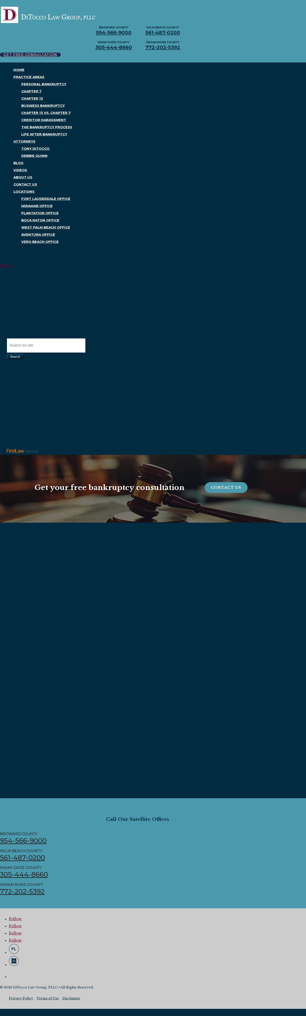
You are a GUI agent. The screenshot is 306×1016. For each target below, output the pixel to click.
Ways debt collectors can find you (42, 425)
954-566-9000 (113, 33)
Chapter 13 (32, 98)
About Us (22, 177)
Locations (23, 191)
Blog (18, 163)
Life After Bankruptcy (44, 134)
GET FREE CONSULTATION (30, 55)
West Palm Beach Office (45, 227)
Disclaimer (71, 998)
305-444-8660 (113, 47)
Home (18, 70)
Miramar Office (37, 206)
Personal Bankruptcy (43, 84)
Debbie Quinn (34, 156)
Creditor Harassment (43, 120)
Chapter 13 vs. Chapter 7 (46, 113)
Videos (20, 170)
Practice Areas (28, 77)
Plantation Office (40, 213)
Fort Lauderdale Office (45, 199)
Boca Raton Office (40, 220)
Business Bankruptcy (43, 105)
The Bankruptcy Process (46, 127)
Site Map (17, 331)
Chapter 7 (31, 91)
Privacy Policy (21, 998)
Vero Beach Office (40, 242)
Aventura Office (38, 234)
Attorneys (24, 141)
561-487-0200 (162, 33)
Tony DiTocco (35, 148)
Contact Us (25, 184)
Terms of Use (48, 998)
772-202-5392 (162, 47)
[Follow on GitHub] (14, 949)
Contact (16, 324)
